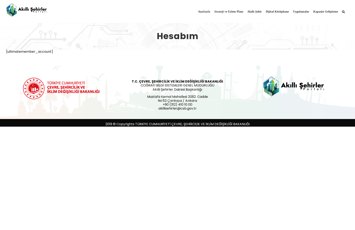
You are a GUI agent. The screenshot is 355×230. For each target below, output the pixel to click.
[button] (343, 11)
